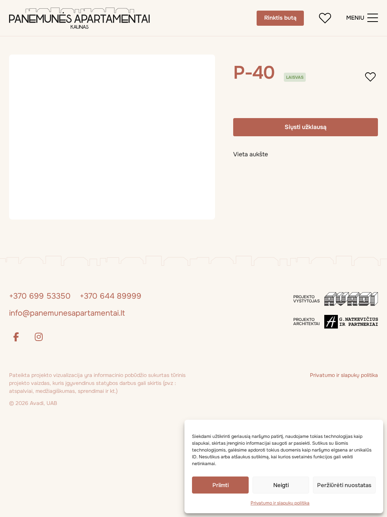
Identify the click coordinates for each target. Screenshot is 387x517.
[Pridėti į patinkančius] (325, 18)
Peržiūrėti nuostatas (344, 485)
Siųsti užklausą (306, 127)
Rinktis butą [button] (280, 18)
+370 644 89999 (110, 296)
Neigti (281, 485)
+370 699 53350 (40, 296)
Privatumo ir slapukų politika (280, 503)
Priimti (220, 485)
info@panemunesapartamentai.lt (67, 313)
